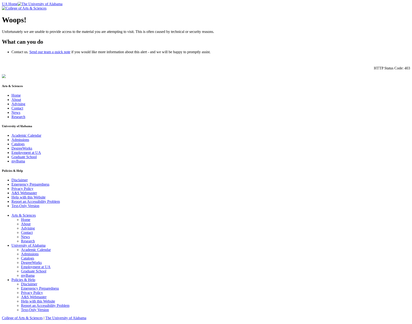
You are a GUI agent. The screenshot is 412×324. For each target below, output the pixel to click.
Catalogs (18, 144)
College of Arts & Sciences (22, 318)
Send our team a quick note (49, 52)
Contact (17, 108)
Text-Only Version (25, 206)
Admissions (20, 140)
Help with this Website (28, 197)
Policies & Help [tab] (23, 280)
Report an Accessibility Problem (35, 201)
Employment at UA (26, 153)
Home (16, 95)
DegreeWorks (21, 148)
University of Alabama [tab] (28, 245)
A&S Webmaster (24, 193)
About (16, 100)
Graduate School (24, 157)
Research (18, 117)
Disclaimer (19, 180)
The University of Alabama (65, 318)
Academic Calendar (26, 135)
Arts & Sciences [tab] (23, 215)
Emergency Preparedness (30, 184)
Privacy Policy (22, 189)
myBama (18, 161)
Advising (18, 104)
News (15, 112)
